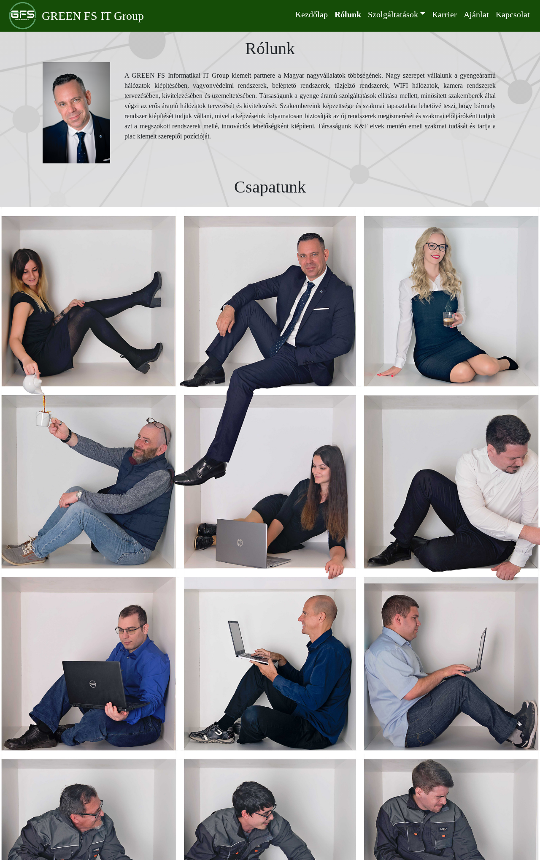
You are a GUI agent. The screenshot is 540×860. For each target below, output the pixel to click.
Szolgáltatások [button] (393, 14)
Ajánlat (476, 14)
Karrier (444, 14)
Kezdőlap (311, 14)
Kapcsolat (513, 14)
